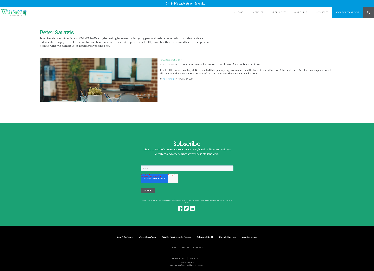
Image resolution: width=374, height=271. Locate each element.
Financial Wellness (171, 60)
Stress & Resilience (125, 237)
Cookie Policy (196, 259)
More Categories (249, 237)
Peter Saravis (168, 79)
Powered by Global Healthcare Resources (187, 265)
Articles (197, 247)
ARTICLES (258, 12)
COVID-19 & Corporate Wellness (176, 237)
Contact (186, 247)
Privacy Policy (178, 259)
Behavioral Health (205, 237)
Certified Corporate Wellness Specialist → (187, 3)
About (175, 247)
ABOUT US (301, 12)
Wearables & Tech (147, 237)
